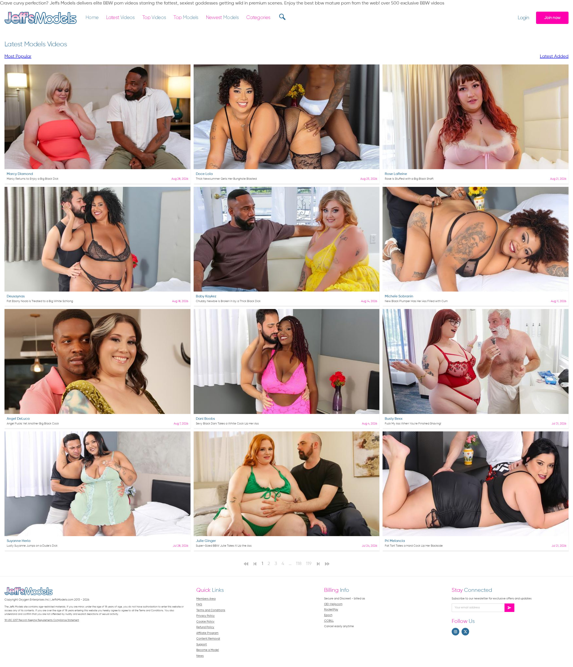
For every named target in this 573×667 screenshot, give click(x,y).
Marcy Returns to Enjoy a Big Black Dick (32, 178)
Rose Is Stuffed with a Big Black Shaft (409, 178)
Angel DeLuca (18, 419)
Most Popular (17, 56)
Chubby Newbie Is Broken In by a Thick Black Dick (228, 301)
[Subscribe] (509, 607)
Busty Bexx (393, 419)
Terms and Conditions (210, 610)
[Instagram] (455, 631)
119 (309, 563)
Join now (552, 18)
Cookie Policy (205, 621)
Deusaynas (16, 296)
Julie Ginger (206, 541)
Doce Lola (204, 174)
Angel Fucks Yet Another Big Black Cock (33, 423)
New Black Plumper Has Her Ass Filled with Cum (416, 301)
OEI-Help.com (333, 604)
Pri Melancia (395, 541)
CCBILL (329, 620)
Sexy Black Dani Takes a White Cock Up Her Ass (227, 423)
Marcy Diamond (20, 174)
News (200, 655)
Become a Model (207, 650)
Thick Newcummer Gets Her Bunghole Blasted (226, 178)
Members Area (206, 598)
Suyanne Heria (18, 541)
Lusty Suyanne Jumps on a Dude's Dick (32, 545)
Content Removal (208, 638)
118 (298, 563)
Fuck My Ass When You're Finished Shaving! (413, 423)
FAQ (199, 604)
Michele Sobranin (399, 296)
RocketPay (331, 609)
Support (201, 644)
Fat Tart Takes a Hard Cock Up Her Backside (414, 545)
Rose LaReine (396, 174)
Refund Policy (205, 627)
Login (523, 17)
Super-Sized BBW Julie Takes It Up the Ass (224, 545)
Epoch (328, 615)
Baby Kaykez (206, 296)
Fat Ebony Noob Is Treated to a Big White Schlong (40, 301)
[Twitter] (465, 631)
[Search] (281, 17)
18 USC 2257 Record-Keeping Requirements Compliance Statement (41, 620)
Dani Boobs (205, 419)
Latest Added (554, 56)
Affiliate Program (207, 633)
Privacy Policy (205, 615)
